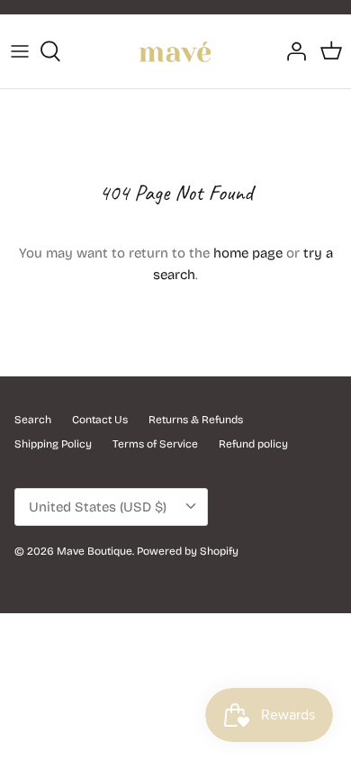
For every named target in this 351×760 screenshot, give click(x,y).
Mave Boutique (94, 551)
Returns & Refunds (195, 419)
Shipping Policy (53, 444)
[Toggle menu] (20, 51)
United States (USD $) (97, 507)
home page (248, 253)
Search (32, 419)
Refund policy (253, 444)
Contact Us (100, 419)
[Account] (291, 51)
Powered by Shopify (187, 551)
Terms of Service (155, 444)
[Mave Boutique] (175, 51)
